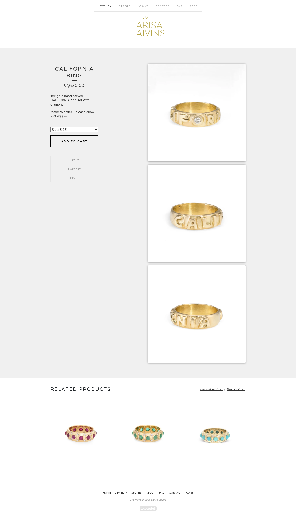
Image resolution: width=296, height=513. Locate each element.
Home (107, 492)
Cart (194, 6)
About (143, 6)
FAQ (180, 6)
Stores (125, 6)
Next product (236, 389)
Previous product (211, 389)
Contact (162, 6)
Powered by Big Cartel (148, 508)
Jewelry (105, 6)
